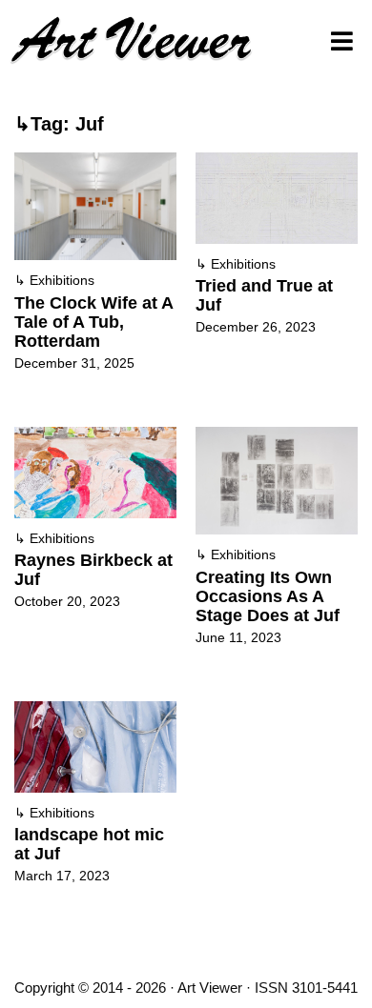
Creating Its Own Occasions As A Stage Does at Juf (268, 596)
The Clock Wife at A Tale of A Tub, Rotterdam (93, 322)
